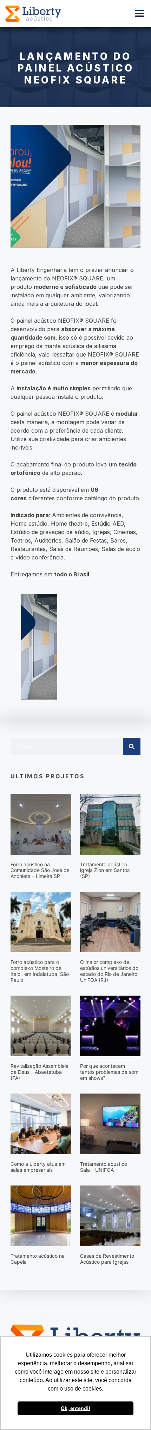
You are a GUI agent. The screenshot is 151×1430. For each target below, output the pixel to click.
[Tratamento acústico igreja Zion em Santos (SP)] (110, 823)
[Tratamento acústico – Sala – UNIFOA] (110, 1123)
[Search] (131, 746)
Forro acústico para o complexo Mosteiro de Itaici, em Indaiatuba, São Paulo (40, 971)
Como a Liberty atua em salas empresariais (38, 1167)
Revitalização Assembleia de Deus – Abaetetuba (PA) (39, 1072)
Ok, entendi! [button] (75, 1408)
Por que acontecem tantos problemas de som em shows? (109, 1072)
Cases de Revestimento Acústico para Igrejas (107, 1259)
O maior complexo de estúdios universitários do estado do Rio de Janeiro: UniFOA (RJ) (109, 971)
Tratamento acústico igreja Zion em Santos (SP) (105, 870)
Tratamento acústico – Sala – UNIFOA (105, 1167)
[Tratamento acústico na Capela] (41, 1215)
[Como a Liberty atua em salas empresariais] (41, 1123)
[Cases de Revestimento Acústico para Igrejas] (110, 1215)
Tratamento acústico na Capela (38, 1259)
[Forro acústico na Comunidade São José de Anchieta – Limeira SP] (41, 823)
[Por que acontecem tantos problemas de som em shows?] (110, 1025)
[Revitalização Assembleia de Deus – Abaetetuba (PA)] (41, 1025)
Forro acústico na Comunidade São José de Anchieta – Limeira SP (40, 870)
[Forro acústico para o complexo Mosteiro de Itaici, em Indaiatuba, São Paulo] (41, 921)
